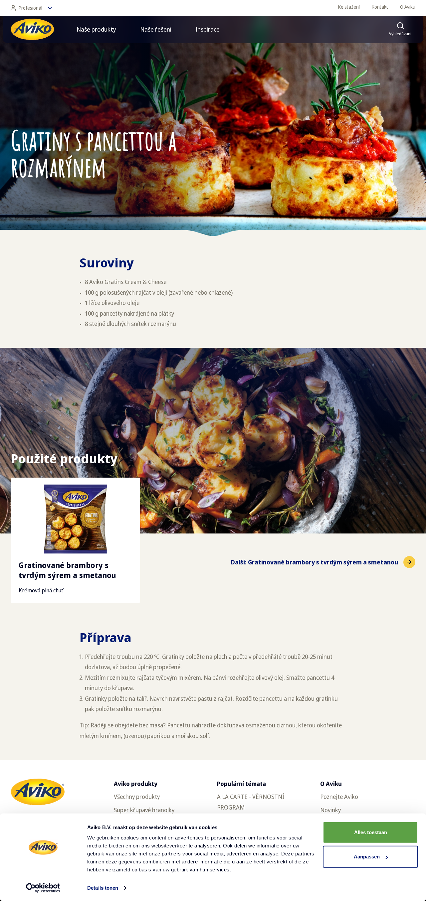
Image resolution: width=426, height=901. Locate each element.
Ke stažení (349, 7)
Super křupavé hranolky (144, 810)
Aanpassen (367, 856)
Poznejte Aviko (339, 797)
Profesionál (30, 8)
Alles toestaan (370, 832)
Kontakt (380, 7)
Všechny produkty (137, 797)
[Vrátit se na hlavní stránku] (32, 29)
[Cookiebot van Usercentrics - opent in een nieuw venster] (43, 888)
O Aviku (407, 7)
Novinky (330, 810)
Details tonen (102, 888)
